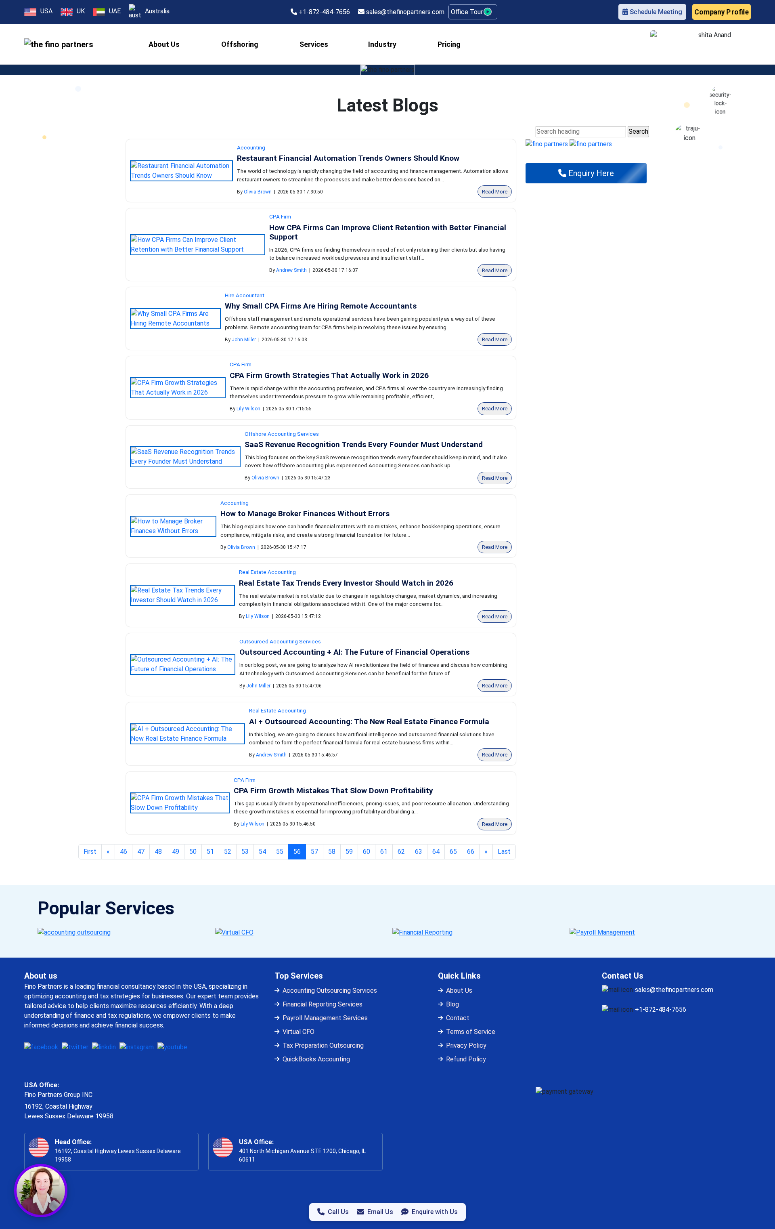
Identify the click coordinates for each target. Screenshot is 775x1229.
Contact (457, 1018)
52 (227, 851)
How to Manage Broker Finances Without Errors (305, 513)
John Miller (244, 339)
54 (262, 851)
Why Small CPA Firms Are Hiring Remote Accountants (321, 306)
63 (418, 851)
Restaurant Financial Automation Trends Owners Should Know (348, 158)
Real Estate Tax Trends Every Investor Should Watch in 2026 (346, 583)
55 (279, 851)
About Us (459, 990)
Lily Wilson (248, 409)
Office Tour (467, 12)
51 (210, 851)
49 (175, 851)
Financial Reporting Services (322, 1004)
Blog (452, 1004)
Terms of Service (470, 1032)
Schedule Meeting (655, 12)
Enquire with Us (435, 1212)
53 (245, 851)
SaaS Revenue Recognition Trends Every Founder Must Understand (364, 444)
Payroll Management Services (325, 1018)
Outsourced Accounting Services (280, 641)
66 (470, 851)
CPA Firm (280, 216)
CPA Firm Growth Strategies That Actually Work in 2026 (329, 375)
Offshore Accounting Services (282, 434)
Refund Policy (466, 1059)
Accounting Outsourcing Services (330, 990)
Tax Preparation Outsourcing (323, 1045)
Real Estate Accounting (267, 572)
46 (123, 851)
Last (504, 851)
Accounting (251, 147)
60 (366, 851)
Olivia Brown (258, 192)
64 (436, 851)
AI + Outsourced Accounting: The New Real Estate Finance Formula (369, 721)
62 (401, 851)
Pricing (449, 44)
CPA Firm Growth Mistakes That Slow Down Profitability (333, 790)
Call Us (338, 1212)
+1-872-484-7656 (323, 12)
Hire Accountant (244, 295)
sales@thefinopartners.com (404, 12)
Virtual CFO (298, 1032)
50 (193, 851)
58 (331, 851)
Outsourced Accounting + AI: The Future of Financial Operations (354, 652)
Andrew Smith (291, 270)
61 (384, 851)
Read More (494, 192)
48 (158, 851)
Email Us (380, 1212)
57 (314, 851)
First (90, 851)
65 (453, 851)
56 (299, 851)
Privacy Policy (466, 1045)
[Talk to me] (40, 1190)
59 (349, 851)
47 (141, 851)
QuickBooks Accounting (316, 1059)
